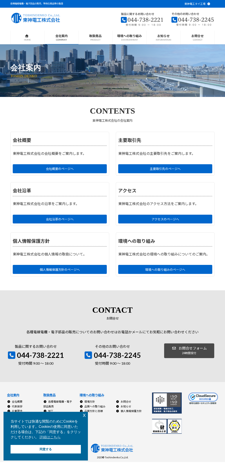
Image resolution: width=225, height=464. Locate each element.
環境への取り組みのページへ (165, 269)
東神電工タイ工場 (195, 3)
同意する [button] (46, 449)
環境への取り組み (92, 395)
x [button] (84, 415)
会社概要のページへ (60, 169)
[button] (189, 350)
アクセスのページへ (165, 219)
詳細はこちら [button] (50, 437)
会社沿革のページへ (60, 219)
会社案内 (13, 395)
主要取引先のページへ (165, 169)
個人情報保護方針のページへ (60, 269)
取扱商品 (49, 395)
